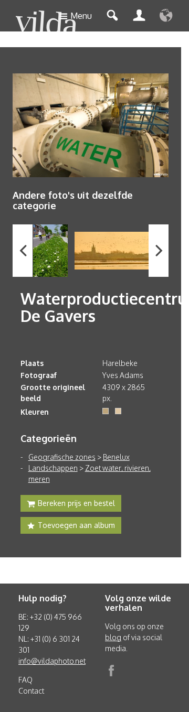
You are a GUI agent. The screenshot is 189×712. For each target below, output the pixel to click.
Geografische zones (62, 456)
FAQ (25, 679)
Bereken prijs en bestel (76, 503)
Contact (31, 690)
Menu (81, 15)
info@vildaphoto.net (52, 660)
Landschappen (53, 467)
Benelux (116, 456)
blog (113, 637)
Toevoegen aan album (76, 525)
